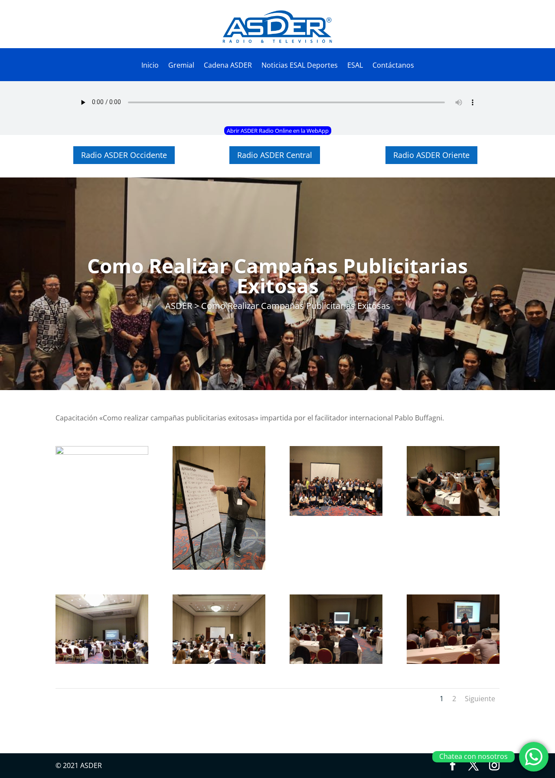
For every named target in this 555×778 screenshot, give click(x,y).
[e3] (219, 567)
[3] (336, 661)
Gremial (181, 66)
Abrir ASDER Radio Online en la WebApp (278, 131)
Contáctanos (393, 66)
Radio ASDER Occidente (124, 155)
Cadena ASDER (228, 66)
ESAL (355, 66)
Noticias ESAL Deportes (299, 66)
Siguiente (480, 698)
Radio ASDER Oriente (431, 155)
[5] (102, 661)
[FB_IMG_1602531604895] (102, 452)
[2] (453, 661)
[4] (219, 661)
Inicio (150, 66)
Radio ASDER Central (274, 155)
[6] (453, 513)
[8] (336, 513)
